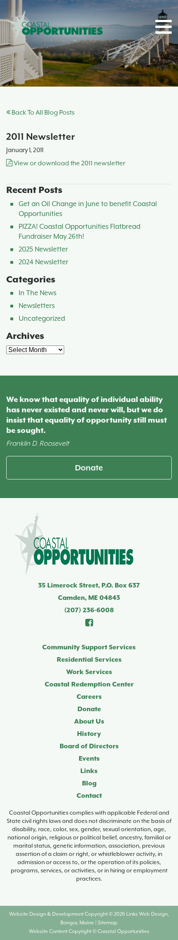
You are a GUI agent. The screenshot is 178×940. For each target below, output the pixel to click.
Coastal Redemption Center (89, 684)
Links (89, 771)
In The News (37, 293)
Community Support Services (89, 647)
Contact (89, 795)
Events (89, 758)
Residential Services (89, 659)
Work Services (89, 672)
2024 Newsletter (43, 262)
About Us (89, 721)
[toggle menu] (163, 26)
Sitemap (108, 923)
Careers (89, 696)
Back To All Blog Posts (42, 112)
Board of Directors (89, 746)
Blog (89, 783)
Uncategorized (42, 318)
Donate (89, 467)
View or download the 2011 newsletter (68, 163)
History (89, 734)
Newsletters (37, 306)
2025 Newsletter (43, 249)
